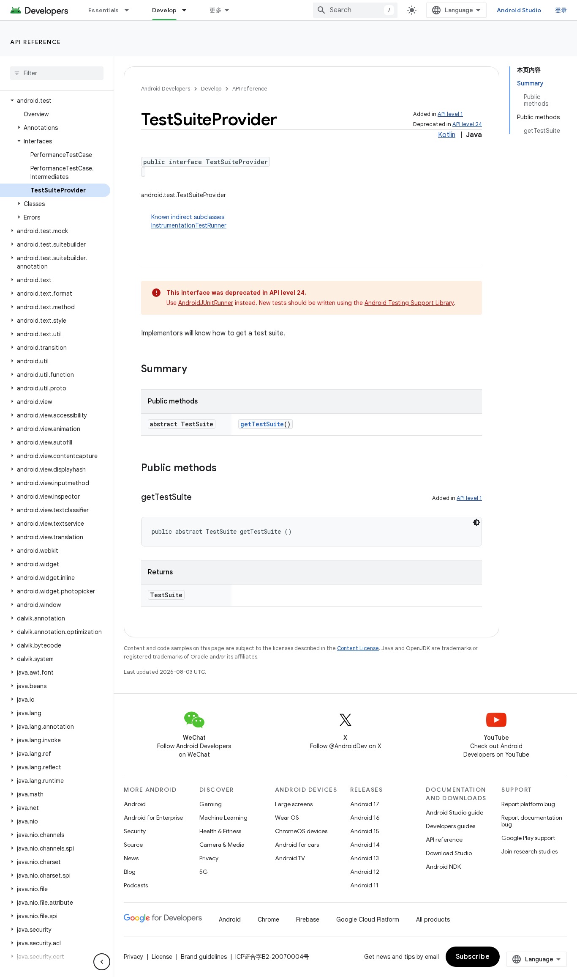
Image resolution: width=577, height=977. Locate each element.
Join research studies (529, 851)
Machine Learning (223, 817)
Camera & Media (222, 844)
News (131, 858)
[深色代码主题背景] (476, 522)
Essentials (103, 10)
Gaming (210, 804)
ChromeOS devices (301, 831)
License (162, 956)
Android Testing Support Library (409, 303)
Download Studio (449, 853)
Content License (358, 648)
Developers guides (450, 826)
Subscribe (473, 956)
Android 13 (364, 858)
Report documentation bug (531, 821)
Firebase (307, 919)
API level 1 (450, 114)
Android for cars (297, 844)
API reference (35, 42)
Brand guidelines (204, 956)
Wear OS (287, 817)
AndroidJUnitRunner (205, 303)
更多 (216, 10)
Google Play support (528, 838)
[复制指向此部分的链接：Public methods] (225, 469)
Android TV (290, 858)
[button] (55, 100)
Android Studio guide (454, 812)
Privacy (208, 858)
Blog (130, 871)
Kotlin (446, 135)
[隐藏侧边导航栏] (101, 961)
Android (135, 804)
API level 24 (467, 124)
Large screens (294, 804)
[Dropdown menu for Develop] (188, 10)
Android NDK (443, 866)
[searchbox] (56, 73)
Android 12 (364, 871)
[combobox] (355, 10)
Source (133, 844)
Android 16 (365, 817)
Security (135, 831)
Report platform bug (528, 804)
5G (203, 871)
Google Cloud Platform (367, 919)
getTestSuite (262, 424)
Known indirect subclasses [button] (188, 221)
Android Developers (165, 88)
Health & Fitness (220, 831)
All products (433, 919)
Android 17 (364, 804)
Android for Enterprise (153, 817)
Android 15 (364, 831)
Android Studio (519, 10)
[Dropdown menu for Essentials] (130, 10)
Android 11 (364, 885)
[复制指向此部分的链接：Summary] (195, 370)
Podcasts (136, 885)
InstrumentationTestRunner (188, 225)
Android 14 (365, 844)
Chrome (268, 919)
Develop (164, 10)
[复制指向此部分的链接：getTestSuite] (200, 498)
